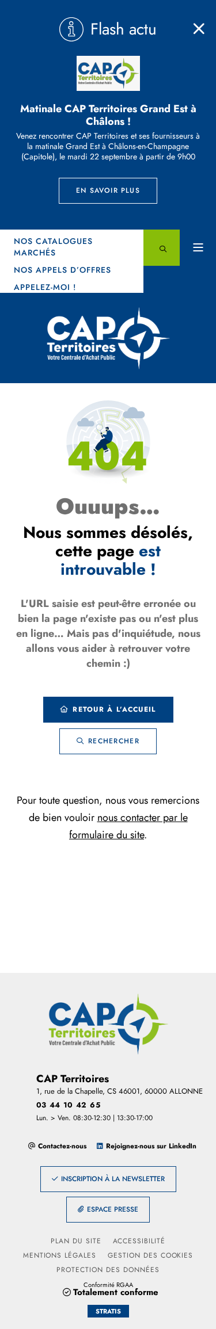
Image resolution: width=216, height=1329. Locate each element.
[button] (161, 248)
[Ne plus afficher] (198, 28)
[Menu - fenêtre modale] (198, 248)
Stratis (108, 1311)
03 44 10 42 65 (68, 1104)
